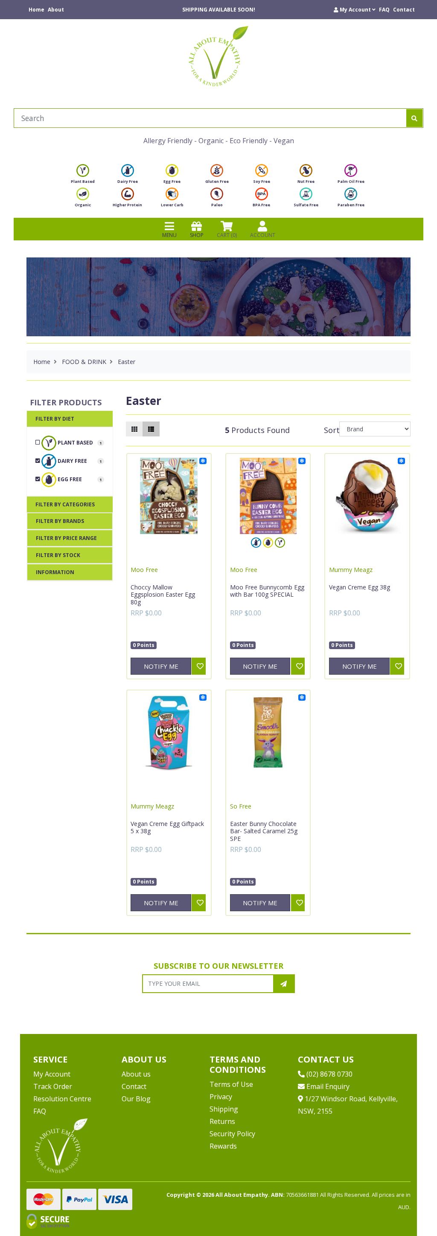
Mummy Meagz (351, 570)
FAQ (384, 9)
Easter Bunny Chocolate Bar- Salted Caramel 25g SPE (263, 831)
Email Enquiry (327, 1086)
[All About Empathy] (218, 56)
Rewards (223, 1146)
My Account (51, 1074)
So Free (240, 806)
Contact (404, 9)
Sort (330, 430)
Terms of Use (231, 1084)
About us (136, 1074)
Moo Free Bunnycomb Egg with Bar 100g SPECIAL (267, 591)
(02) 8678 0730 (329, 1074)
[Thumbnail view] (134, 429)
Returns (222, 1121)
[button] (354, 9)
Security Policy (232, 1133)
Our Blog (136, 1098)
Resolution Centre (62, 1098)
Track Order (52, 1086)
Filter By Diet (54, 418)
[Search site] (414, 118)
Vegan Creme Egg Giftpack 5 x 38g (167, 827)
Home (36, 9)
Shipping (224, 1109)
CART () (227, 235)
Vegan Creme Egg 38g (359, 587)
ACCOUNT (262, 235)
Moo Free (144, 570)
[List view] (151, 429)
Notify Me (161, 666)
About (56, 9)
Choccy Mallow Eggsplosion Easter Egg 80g (163, 594)
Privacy (221, 1096)
